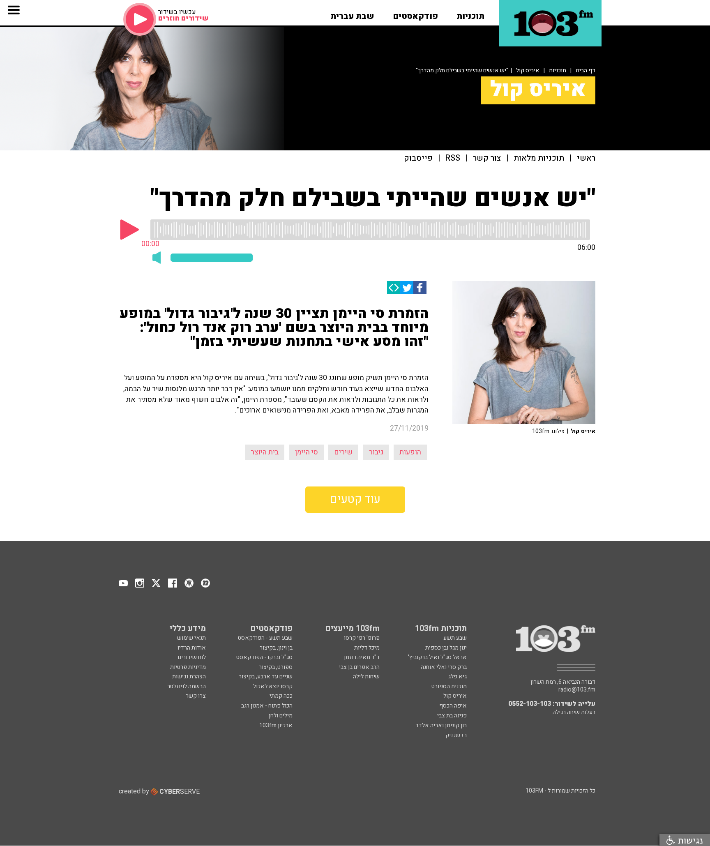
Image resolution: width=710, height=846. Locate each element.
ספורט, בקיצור (276, 667)
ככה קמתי (281, 696)
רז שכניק (456, 735)
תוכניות (557, 70)
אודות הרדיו (192, 648)
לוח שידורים (192, 657)
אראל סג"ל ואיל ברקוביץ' (437, 657)
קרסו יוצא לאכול (273, 686)
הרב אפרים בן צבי (359, 667)
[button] (470, 13)
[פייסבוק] (419, 287)
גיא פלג (457, 676)
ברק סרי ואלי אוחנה (444, 667)
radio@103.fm (576, 690)
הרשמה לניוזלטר (186, 686)
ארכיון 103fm (276, 725)
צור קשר (487, 158)
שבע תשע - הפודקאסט (265, 638)
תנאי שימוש (191, 638)
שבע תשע (455, 638)
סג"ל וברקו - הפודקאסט (264, 657)
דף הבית (585, 70)
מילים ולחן (281, 715)
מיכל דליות (367, 648)
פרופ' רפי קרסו (362, 638)
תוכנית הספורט (449, 686)
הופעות (410, 452)
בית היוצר (265, 452)
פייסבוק (418, 158)
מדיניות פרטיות (188, 667)
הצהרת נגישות (189, 676)
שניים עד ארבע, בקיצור (266, 676)
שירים (343, 452)
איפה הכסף (453, 706)
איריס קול (527, 70)
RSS (452, 158)
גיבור (376, 452)
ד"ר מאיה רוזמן (362, 657)
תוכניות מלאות (539, 158)
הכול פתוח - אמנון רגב (267, 706)
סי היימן (306, 452)
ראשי (586, 158)
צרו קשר (196, 696)
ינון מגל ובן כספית (446, 648)
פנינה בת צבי (452, 715)
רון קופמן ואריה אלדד (441, 725)
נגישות (689, 840)
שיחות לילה (366, 676)
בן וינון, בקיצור (276, 648)
